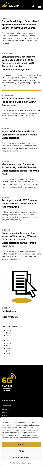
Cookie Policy (15, 463)
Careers (5, 409)
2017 (8, 351)
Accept (21, 445)
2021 (8, 340)
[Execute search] (2, 321)
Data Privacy (27, 463)
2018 (8, 348)
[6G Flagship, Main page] (10, 4)
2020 (8, 343)
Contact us (6, 406)
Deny (21, 451)
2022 (8, 338)
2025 (8, 330)
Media (4, 412)
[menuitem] (21, 405)
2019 (8, 346)
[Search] (33, 6)
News (4, 415)
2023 (8, 335)
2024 (8, 333)
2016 (8, 353)
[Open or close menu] (39, 6)
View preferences (21, 458)
